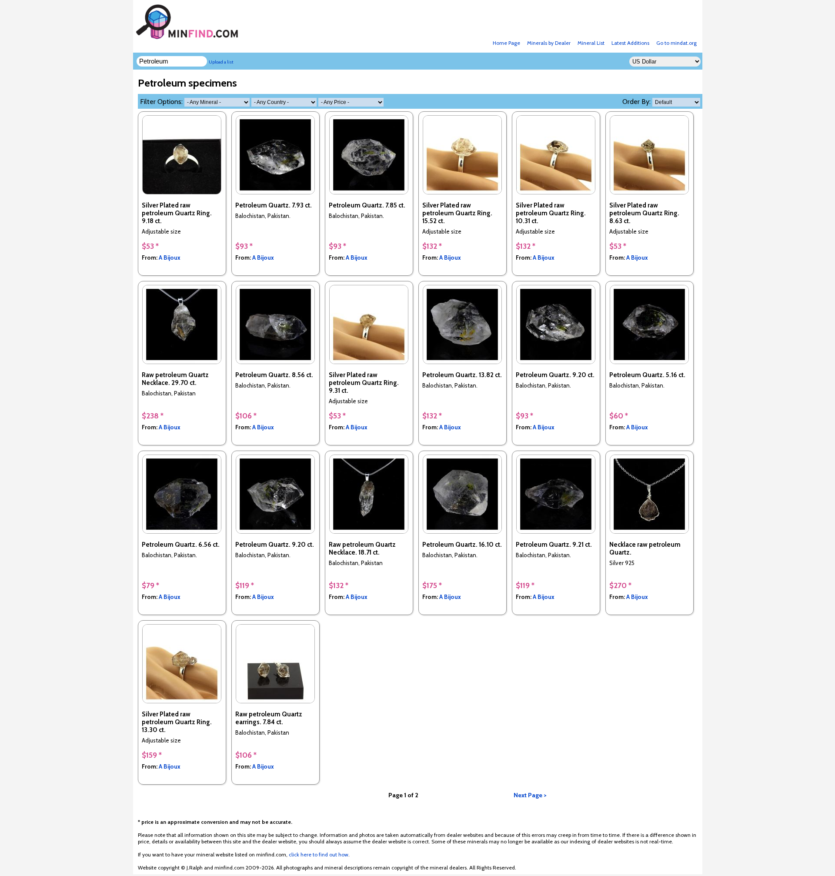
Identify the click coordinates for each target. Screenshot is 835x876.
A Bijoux (169, 257)
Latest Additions (630, 43)
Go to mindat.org (676, 43)
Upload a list (221, 62)
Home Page (506, 43)
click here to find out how (318, 854)
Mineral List (591, 43)
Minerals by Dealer (549, 43)
